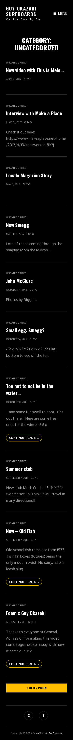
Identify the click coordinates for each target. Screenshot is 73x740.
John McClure (19, 280)
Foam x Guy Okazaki (26, 612)
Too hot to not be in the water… (29, 389)
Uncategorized (16, 62)
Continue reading (25, 438)
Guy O (27, 79)
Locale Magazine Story (29, 175)
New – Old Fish (20, 530)
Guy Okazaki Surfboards (21, 11)
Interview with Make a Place (34, 113)
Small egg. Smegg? (25, 330)
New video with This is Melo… (35, 70)
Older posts (38, 688)
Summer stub (19, 468)
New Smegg (17, 224)
